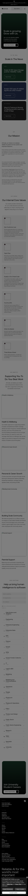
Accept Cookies (13, 892)
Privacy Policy (18, 884)
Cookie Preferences (8, 889)
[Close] (27, 877)
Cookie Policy (9, 884)
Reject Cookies (20, 889)
